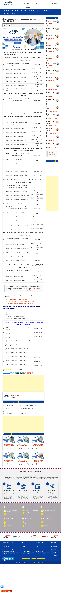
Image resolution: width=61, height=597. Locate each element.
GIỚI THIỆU (13, 10)
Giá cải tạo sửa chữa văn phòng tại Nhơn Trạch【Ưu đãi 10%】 (9, 462)
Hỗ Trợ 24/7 (54, 3)
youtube (54, 552)
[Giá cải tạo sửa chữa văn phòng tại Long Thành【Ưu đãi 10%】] (23, 455)
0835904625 (49, 133)
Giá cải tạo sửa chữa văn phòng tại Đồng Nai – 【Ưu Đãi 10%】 (38, 446)
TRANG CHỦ (6, 10)
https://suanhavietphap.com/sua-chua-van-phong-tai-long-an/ (20, 303)
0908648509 (49, 51)
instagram (55, 555)
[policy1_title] (24, 5)
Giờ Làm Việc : (27, 4)
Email (36, 3)
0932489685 (49, 65)
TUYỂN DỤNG (7, 13)
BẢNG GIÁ (48, 10)
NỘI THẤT (31, 10)
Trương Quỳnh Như (26, 553)
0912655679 (27, 512)
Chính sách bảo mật (41, 551)
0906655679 (8, 525)
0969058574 (45, 525)
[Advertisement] (23, 384)
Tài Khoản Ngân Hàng (41, 558)
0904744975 (49, 111)
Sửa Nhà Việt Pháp (15, 395)
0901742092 (49, 125)
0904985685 (49, 147)
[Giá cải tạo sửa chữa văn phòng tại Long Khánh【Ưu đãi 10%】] (38, 455)
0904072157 (49, 45)
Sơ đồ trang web (40, 546)
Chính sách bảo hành (41, 553)
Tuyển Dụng (34, 558)
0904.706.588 (7, 591)
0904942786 (49, 58)
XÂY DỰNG (37, 10)
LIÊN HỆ (13, 13)
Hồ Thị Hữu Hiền (26, 549)
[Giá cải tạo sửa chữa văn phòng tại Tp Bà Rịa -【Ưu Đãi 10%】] (23, 439)
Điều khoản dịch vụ (40, 549)
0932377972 (49, 38)
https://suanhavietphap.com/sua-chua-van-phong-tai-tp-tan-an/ (21, 301)
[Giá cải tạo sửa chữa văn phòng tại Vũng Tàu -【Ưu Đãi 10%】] (9, 439)
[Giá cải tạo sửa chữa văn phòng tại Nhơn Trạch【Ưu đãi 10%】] (9, 455)
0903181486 (49, 31)
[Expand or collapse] (42, 25)
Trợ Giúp (28, 558)
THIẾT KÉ (25, 10)
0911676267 (27, 525)
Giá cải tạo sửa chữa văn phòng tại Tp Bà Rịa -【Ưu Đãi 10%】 (23, 446)
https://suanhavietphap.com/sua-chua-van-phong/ (18, 299)
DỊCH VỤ (19, 10)
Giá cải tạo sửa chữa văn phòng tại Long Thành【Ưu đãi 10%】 (23, 462)
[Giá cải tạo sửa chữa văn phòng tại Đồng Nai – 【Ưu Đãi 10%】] (38, 439)
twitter (54, 549)
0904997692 (49, 80)
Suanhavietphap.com (15, 314)
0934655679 (49, 140)
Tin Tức (24, 558)
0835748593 (49, 118)
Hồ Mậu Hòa (25, 546)
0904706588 (49, 23)
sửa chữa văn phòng (23, 289)
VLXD (43, 10)
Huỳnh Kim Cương (26, 551)
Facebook (55, 546)
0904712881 (49, 73)
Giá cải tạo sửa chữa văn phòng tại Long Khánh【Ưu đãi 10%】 (38, 462)
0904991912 (49, 96)
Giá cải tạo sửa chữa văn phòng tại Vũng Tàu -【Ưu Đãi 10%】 (9, 446)
